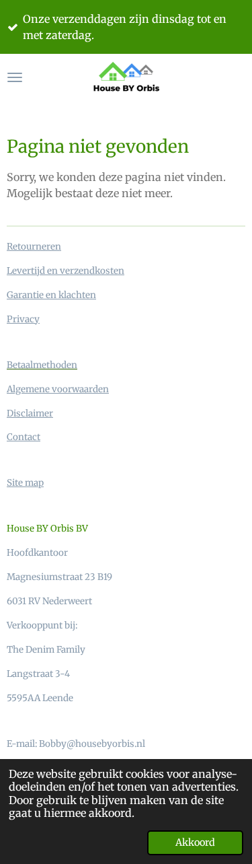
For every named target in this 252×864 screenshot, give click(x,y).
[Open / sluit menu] (15, 77)
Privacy (23, 319)
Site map (25, 483)
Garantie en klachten (51, 295)
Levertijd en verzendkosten (65, 271)
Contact (23, 437)
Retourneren (34, 246)
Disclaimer (30, 413)
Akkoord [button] (195, 842)
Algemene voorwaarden (58, 389)
